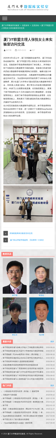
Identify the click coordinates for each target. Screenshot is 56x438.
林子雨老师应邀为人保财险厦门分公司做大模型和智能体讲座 (24, 379)
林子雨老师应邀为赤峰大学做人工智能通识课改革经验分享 (24, 347)
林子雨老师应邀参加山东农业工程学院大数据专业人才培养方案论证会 (24, 358)
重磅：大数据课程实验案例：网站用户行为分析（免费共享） (24, 409)
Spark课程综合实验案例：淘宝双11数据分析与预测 (23, 416)
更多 (52, 342)
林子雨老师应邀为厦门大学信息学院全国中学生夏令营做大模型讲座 (24, 372)
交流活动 (35, 25)
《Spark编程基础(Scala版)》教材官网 (17, 423)
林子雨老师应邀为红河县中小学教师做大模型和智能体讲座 (24, 351)
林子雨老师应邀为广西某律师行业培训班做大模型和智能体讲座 (24, 368)
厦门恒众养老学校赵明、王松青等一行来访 (27, 240)
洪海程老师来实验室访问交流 (21, 233)
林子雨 (5, 405)
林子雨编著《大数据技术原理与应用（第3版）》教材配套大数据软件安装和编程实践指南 (24, 412)
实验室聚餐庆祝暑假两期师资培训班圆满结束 (20, 365)
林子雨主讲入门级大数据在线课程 (16, 419)
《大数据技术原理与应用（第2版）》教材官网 (21, 391)
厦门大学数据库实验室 (10, 25)
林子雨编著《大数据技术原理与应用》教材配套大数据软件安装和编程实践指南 (24, 402)
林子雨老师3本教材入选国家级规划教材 (18, 361)
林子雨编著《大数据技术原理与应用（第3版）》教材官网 (24, 398)
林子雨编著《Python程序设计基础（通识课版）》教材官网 (24, 354)
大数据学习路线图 (10, 395)
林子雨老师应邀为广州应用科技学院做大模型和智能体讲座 (24, 375)
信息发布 (25, 25)
